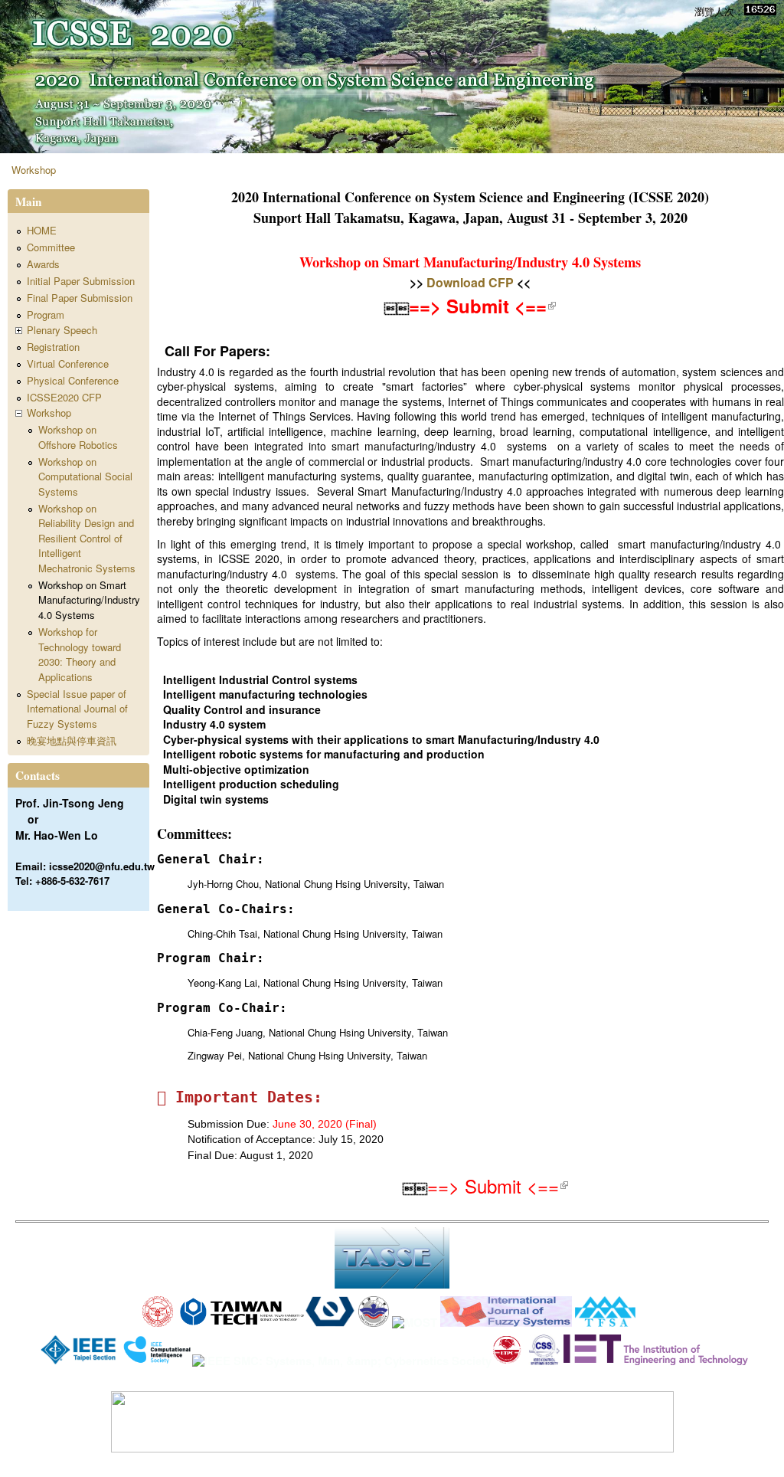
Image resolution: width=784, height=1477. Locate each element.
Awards (43, 264)
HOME (42, 230)
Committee (51, 247)
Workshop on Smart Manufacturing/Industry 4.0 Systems (89, 600)
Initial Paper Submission (81, 280)
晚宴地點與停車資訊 (71, 740)
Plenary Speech (62, 330)
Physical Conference (73, 380)
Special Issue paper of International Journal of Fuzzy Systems (77, 708)
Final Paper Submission (79, 297)
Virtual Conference (68, 363)
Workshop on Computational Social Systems (85, 476)
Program (45, 314)
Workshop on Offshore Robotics (78, 437)
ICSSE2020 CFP (64, 397)
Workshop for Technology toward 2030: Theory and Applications (79, 654)
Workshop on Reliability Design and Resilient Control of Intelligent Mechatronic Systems (87, 538)
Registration (53, 346)
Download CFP (470, 282)
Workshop (33, 169)
